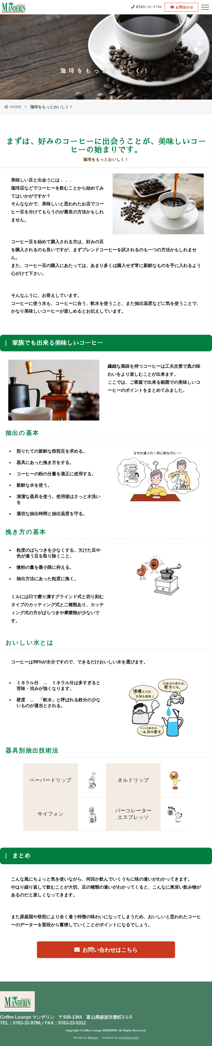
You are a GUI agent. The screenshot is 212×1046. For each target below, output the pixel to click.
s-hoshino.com (129, 1037)
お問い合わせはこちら (110, 950)
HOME (16, 107)
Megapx (93, 1037)
